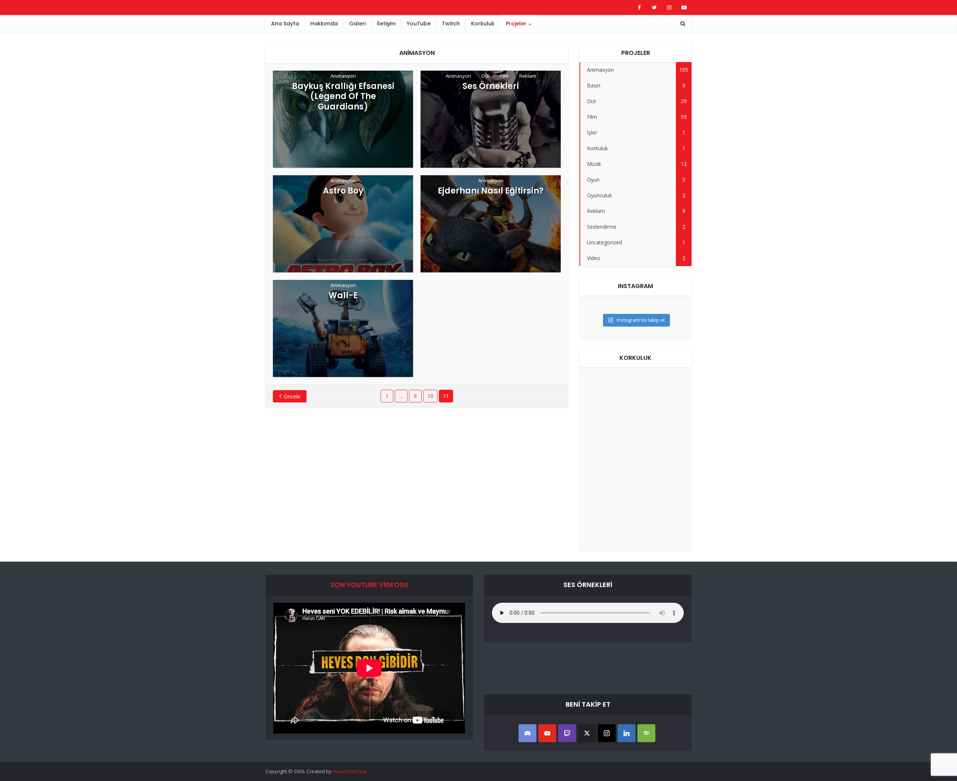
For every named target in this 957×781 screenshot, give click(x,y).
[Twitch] (567, 733)
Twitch (451, 23)
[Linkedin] (627, 733)
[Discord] (527, 733)
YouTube (419, 23)
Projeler (516, 23)
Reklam (527, 75)
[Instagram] (607, 733)
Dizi (485, 75)
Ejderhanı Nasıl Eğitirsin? (491, 191)
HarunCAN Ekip (350, 771)
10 (430, 395)
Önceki (292, 396)
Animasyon (343, 75)
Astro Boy (343, 191)
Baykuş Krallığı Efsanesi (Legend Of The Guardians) (343, 96)
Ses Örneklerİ (490, 86)
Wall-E (343, 295)
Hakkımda (324, 23)
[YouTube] (547, 733)
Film (504, 75)
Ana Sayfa (285, 23)
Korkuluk (483, 23)
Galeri (357, 23)
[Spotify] (646, 733)
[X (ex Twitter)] (587, 733)
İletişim (386, 23)
